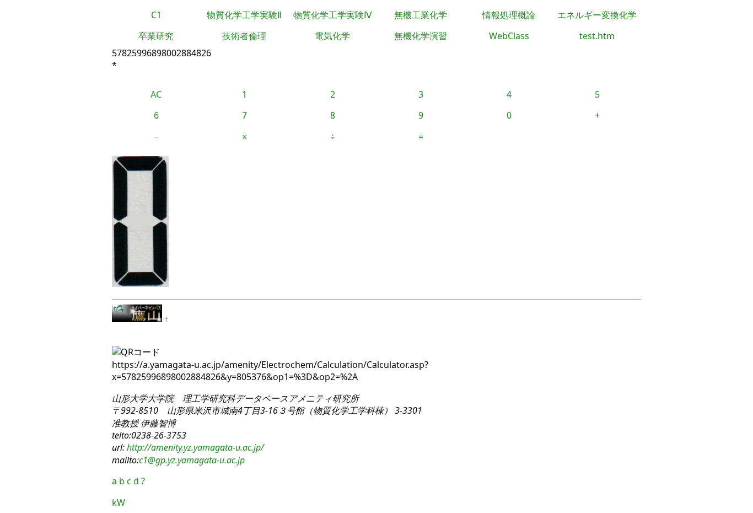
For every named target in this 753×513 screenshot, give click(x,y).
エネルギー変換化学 (597, 15)
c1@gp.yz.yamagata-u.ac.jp (192, 460)
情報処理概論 (508, 15)
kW (118, 502)
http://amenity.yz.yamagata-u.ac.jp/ (194, 447)
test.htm (597, 36)
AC (156, 94)
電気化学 (332, 36)
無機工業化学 (420, 15)
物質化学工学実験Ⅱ (244, 15)
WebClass (509, 36)
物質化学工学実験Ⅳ (332, 15)
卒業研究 (156, 36)
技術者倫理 (244, 36)
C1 (156, 15)
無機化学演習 (420, 36)
